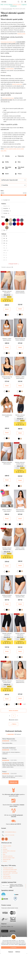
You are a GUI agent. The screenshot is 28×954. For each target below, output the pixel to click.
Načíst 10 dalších (13, 710)
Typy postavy (6, 874)
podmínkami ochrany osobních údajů (16, 886)
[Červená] (3, 224)
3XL (5, 245)
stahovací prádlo (17, 4)
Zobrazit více (13, 782)
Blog (4, 854)
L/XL (5, 240)
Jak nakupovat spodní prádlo (10, 869)
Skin (5, 230)
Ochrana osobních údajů (8, 858)
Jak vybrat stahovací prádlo (9, 871)
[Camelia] (18, 224)
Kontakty (5, 849)
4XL (5, 248)
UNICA (5, 250)
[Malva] (22, 224)
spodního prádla (21, 33)
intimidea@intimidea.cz (10, 832)
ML (4, 255)
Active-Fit (6, 206)
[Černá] (7, 220)
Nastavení (10, 951)
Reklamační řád (6, 859)
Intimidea (6, 213)
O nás (4, 847)
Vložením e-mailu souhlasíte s (16, 886)
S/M (5, 236)
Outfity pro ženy (7, 878)
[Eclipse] (14, 224)
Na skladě (6, 200)
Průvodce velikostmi (8, 868)
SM (4, 252)
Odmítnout (17, 951)
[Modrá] (14, 220)
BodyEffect (6, 208)
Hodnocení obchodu (13, 731)
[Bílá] (3, 220)
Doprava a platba (7, 846)
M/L (5, 238)
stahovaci (9, 296)
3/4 (4, 260)
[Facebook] (2, 839)
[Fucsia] (18, 220)
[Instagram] (6, 839)
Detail (7, 309)
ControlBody (6, 211)
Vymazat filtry (12, 264)
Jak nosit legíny (7, 876)
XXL (5, 243)
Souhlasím (14, 947)
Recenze (5, 852)
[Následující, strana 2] (13, 715)
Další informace (22, 944)
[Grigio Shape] (10, 224)
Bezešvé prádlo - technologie (10, 873)
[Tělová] (10, 220)
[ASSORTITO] (3, 227)
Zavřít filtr (5, 185)
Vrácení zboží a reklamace (9, 851)
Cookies (5, 861)
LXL (5, 257)
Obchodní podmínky (8, 856)
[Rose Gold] (7, 224)
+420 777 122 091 (9, 835)
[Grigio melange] (22, 220)
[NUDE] (7, 227)
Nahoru (14, 724)
